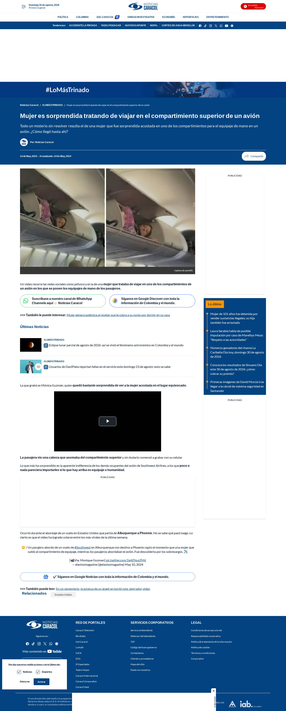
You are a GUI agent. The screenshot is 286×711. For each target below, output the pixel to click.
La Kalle (79, 647)
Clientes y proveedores (142, 658)
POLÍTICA (63, 17)
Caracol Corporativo (86, 681)
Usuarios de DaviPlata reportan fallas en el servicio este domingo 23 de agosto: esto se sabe (109, 366)
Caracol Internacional (87, 675)
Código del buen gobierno (144, 647)
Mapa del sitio (138, 664)
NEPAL (154, 25)
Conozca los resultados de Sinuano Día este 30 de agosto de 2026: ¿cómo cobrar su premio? (236, 369)
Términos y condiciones (203, 653)
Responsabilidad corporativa (205, 635)
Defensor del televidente (143, 635)
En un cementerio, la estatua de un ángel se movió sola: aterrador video (103, 589)
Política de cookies (200, 647)
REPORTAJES (191, 17)
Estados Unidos (63, 594)
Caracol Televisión (85, 630)
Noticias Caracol (29, 105)
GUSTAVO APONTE (135, 25)
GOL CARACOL (105, 17)
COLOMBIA (82, 17)
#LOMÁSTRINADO (52, 105)
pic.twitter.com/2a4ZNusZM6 (126, 560)
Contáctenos (137, 653)
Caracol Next (82, 687)
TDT (133, 641)
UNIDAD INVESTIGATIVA (140, 17)
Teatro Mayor (82, 669)
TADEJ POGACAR (111, 25)
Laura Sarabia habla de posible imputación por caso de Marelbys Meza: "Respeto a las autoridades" (236, 335)
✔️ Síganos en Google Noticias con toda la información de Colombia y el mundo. (111, 576)
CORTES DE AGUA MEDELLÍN (178, 25)
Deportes (47, 671)
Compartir (254, 156)
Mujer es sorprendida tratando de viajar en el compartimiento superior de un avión (108, 105)
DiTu (78, 658)
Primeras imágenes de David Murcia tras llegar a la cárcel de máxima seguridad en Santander (237, 386)
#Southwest (83, 547)
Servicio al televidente (142, 630)
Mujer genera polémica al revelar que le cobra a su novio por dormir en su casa (118, 315)
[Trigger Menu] (23, 6)
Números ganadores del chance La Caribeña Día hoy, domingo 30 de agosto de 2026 (237, 352)
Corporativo (197, 658)
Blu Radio (81, 635)
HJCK (79, 653)
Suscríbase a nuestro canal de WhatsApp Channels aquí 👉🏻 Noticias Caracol (62, 301)
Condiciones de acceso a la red (206, 630)
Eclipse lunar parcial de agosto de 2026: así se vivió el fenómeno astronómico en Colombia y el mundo (116, 345)
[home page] (143, 6)
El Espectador (83, 664)
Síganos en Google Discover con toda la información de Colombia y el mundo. (150, 301)
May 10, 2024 (134, 564)
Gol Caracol (82, 641)
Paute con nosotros (140, 669)
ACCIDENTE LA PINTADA (83, 25)
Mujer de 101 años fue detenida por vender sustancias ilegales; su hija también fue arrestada (234, 318)
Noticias (27, 671)
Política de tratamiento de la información (211, 641)
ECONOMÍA (168, 17)
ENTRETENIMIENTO (217, 17)
